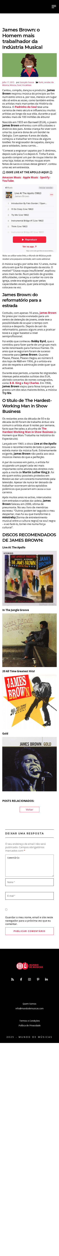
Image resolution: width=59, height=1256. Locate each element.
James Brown (47, 313)
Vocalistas (26, 85)
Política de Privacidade (30, 1025)
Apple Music (30, 177)
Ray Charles (31, 383)
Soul (19, 85)
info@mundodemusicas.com (30, 1008)
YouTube (8, 180)
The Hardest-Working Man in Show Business (27, 430)
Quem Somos (29, 1003)
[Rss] (12, 979)
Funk (41, 82)
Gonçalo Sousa (27, 82)
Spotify (44, 177)
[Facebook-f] (21, 979)
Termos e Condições (29, 1020)
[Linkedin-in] (46, 979)
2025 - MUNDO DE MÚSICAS (29, 1037)
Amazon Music (11, 177)
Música (13, 85)
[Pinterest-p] (38, 979)
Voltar (29, 809)
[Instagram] (29, 979)
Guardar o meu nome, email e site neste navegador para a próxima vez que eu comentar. (29, 920)
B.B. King (15, 383)
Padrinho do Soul (26, 107)
